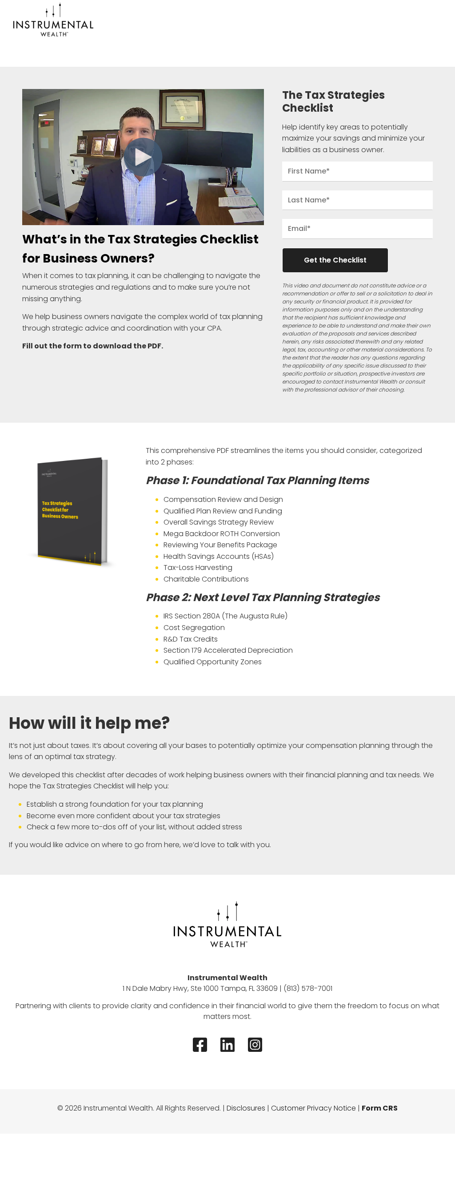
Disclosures (246, 1108)
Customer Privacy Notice (313, 1108)
